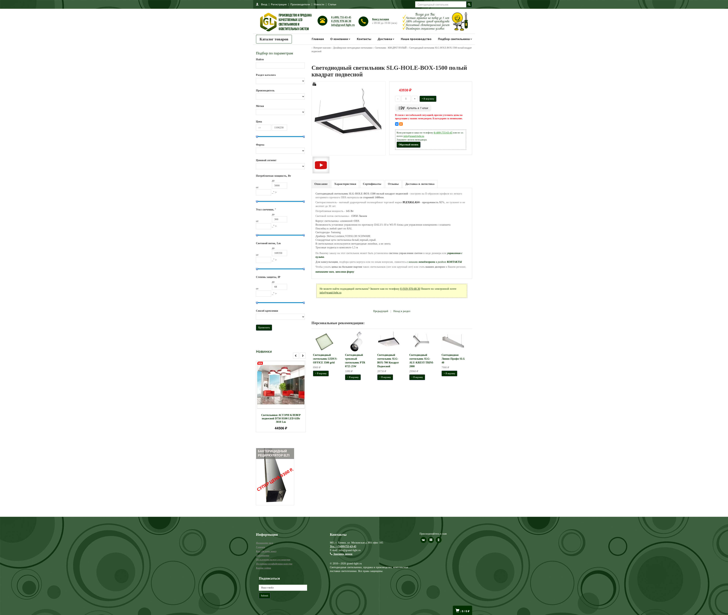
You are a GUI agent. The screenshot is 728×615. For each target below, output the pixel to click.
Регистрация (279, 4)
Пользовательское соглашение (273, 559)
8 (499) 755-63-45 (341, 17)
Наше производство (416, 39)
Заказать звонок (342, 554)
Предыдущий (380, 311)
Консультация (380, 19)
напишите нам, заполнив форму (334, 271)
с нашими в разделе (434, 261)
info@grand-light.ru (343, 25)
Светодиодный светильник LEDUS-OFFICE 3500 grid (325, 359)
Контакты (364, 39)
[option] (281, 396)
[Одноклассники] (401, 124)
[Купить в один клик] (413, 107)
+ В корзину (428, 98)
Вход (264, 4)
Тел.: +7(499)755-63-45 (343, 546)
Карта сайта (263, 567)
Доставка (385, 39)
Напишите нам (264, 542)
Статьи (332, 4)
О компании (339, 39)
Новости (319, 4)
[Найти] (469, 4)
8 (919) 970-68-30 (341, 21)
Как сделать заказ (266, 551)
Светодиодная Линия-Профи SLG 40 (453, 359)
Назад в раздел (401, 311)
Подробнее (286, 383)
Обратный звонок (408, 144)
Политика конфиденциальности (274, 563)
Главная (318, 39)
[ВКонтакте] (397, 124)
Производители (300, 4)
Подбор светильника (454, 39)
